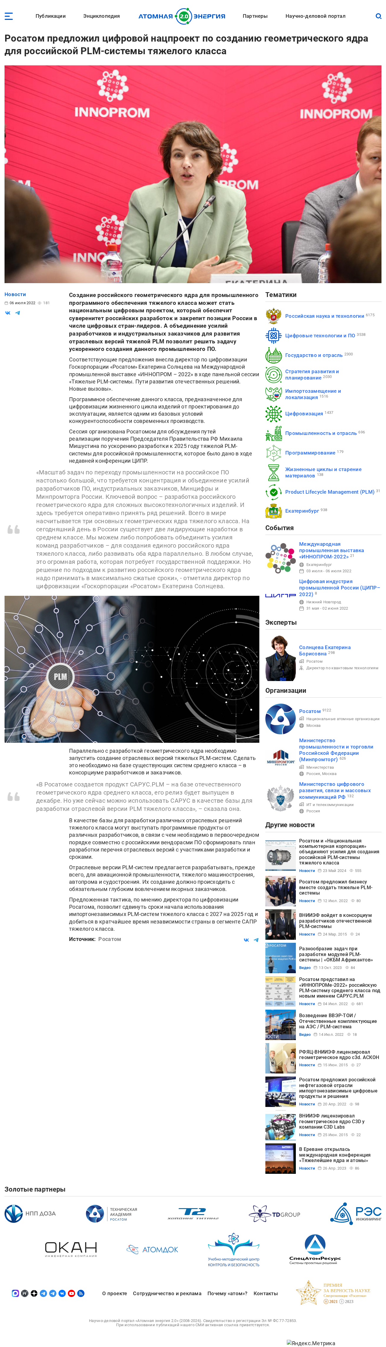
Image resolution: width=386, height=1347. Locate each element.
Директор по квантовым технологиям (342, 668)
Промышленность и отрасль (321, 433)
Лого (183, 16)
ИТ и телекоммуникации (330, 804)
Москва (313, 725)
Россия (313, 773)
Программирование (310, 453)
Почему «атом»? (227, 1293)
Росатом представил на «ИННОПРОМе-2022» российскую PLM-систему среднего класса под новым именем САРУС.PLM (339, 988)
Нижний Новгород (323, 602)
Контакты (266, 1293)
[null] (8, 313)
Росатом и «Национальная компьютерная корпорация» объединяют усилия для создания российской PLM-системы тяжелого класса (339, 852)
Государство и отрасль (314, 355)
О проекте (114, 1293)
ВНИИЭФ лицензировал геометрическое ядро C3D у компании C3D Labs (332, 1121)
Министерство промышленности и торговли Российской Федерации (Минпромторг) (336, 750)
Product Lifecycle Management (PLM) (330, 492)
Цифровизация (304, 414)
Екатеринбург (302, 511)
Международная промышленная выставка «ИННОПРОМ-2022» (331, 550)
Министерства (320, 767)
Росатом (314, 661)
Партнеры (255, 16)
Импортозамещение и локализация (313, 394)
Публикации (51, 16)
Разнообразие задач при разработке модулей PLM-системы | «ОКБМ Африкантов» (336, 954)
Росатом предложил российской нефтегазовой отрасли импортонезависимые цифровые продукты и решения (338, 1088)
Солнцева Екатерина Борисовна (325, 650)
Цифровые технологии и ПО (320, 336)
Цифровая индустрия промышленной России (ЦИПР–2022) (339, 587)
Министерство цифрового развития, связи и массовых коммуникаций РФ (335, 790)
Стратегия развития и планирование (312, 374)
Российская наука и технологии (324, 316)
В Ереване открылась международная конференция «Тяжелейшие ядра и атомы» (335, 1154)
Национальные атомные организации (343, 719)
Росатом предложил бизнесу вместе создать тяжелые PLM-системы (335, 887)
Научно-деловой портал (316, 16)
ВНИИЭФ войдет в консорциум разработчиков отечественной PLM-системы (335, 920)
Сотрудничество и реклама (167, 1293)
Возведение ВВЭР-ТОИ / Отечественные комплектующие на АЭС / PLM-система (338, 1021)
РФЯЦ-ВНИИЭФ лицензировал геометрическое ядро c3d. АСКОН (339, 1054)
